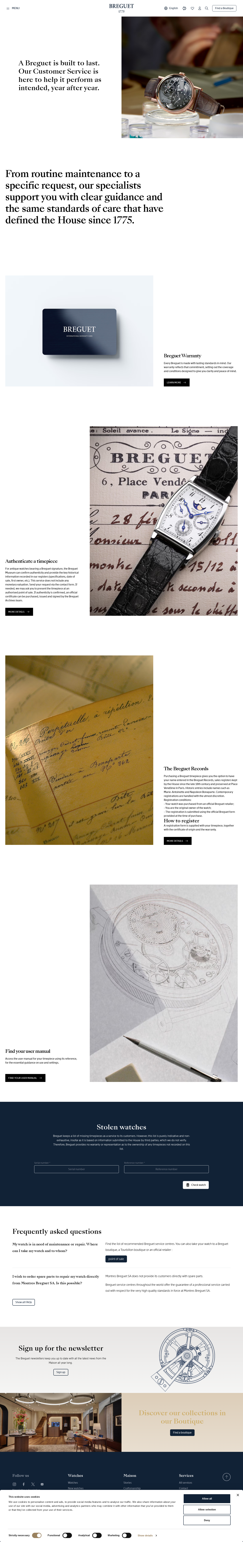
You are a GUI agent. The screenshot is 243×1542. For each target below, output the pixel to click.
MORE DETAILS (16, 611)
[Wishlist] (192, 8)
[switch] (67, 1535)
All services (185, 1482)
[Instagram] (14, 1484)
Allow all (207, 1498)
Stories (127, 1482)
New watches (75, 1488)
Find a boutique (182, 1432)
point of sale (116, 1259)
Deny (207, 1520)
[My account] (199, 8)
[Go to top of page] (227, 1477)
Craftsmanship (132, 1488)
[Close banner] (238, 1495)
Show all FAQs (23, 1302)
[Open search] (206, 8)
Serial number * (42, 1163)
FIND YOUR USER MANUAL (22, 1077)
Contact (183, 1488)
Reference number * (134, 1163)
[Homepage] (121, 8)
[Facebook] (24, 1484)
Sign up (60, 1372)
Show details (145, 1535)
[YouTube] (42, 1484)
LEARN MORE (174, 382)
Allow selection (207, 1509)
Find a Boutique (224, 8)
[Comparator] (184, 8)
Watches (73, 1482)
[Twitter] (33, 1484)
